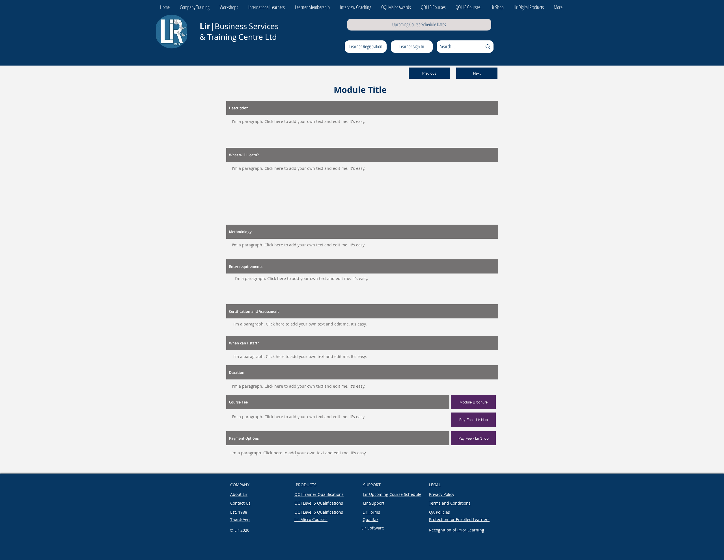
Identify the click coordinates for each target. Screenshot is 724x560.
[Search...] (488, 46)
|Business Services (239, 26)
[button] (429, 73)
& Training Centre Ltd (239, 37)
